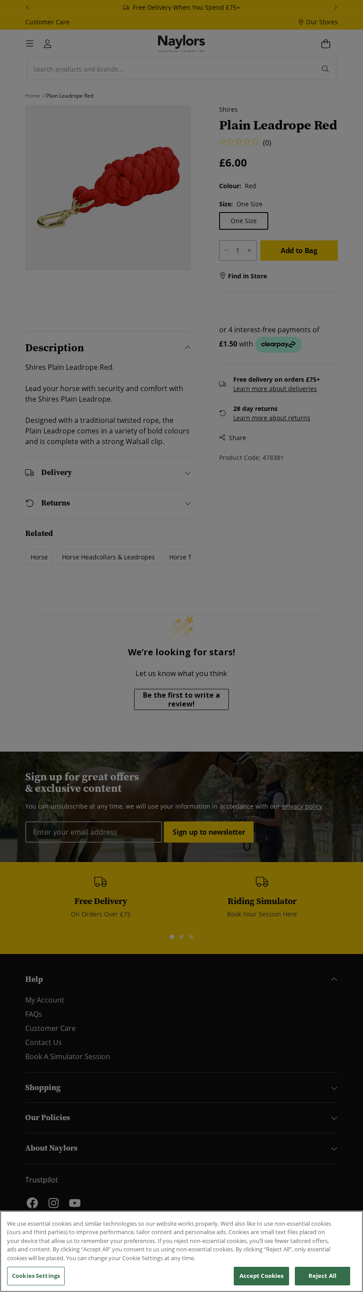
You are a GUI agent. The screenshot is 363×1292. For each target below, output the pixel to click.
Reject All (322, 1276)
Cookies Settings (36, 1276)
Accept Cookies (261, 1276)
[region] (181, 1251)
